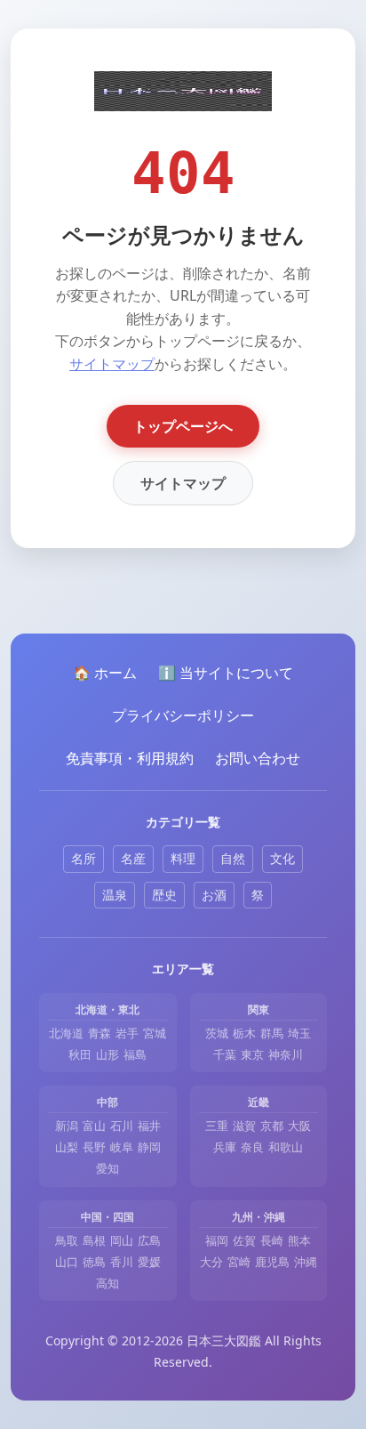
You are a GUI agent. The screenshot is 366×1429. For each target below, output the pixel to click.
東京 (252, 1054)
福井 (149, 1126)
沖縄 (305, 1262)
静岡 (149, 1147)
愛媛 (149, 1262)
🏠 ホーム (105, 672)
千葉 (224, 1054)
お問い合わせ (257, 758)
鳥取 (66, 1240)
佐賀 (244, 1240)
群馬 (271, 1033)
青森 (99, 1033)
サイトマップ (112, 364)
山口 (66, 1262)
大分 (211, 1262)
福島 (135, 1054)
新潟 (66, 1126)
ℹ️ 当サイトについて (225, 672)
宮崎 (239, 1262)
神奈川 (285, 1054)
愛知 (107, 1168)
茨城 (216, 1033)
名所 (83, 858)
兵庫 (224, 1147)
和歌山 (285, 1147)
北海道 (66, 1033)
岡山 (121, 1240)
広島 (149, 1240)
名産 (133, 858)
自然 (232, 858)
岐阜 (121, 1147)
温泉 (114, 894)
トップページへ (183, 426)
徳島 (94, 1262)
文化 (282, 858)
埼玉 (299, 1033)
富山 (94, 1126)
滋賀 (244, 1126)
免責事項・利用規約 (130, 758)
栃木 (244, 1033)
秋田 (80, 1054)
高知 (107, 1283)
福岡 (216, 1240)
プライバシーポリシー (183, 715)
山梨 (66, 1147)
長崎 (271, 1240)
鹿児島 (272, 1262)
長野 (94, 1147)
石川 (121, 1126)
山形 (107, 1054)
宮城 (154, 1033)
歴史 (164, 894)
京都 (271, 1126)
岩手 (127, 1033)
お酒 (214, 894)
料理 (183, 858)
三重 (216, 1126)
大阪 (299, 1126)
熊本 (299, 1240)
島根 (94, 1240)
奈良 (252, 1147)
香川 (121, 1262)
